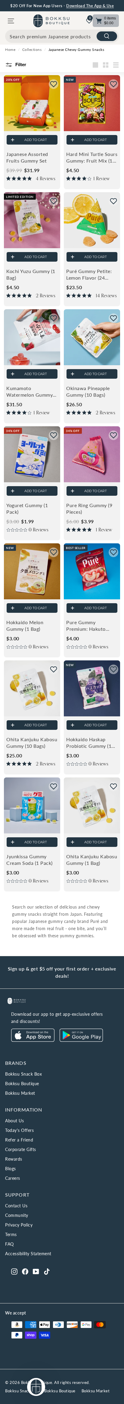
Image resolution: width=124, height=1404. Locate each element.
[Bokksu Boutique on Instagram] (14, 1271)
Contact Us (16, 1205)
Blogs (10, 1168)
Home (10, 49)
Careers (12, 1178)
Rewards (13, 1159)
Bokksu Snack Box (23, 1073)
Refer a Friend (19, 1139)
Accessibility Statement (28, 1253)
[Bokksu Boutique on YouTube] (36, 1271)
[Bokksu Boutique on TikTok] (47, 1271)
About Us (14, 1120)
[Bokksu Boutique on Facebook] (25, 1271)
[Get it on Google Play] (81, 1040)
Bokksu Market (20, 1093)
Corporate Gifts (20, 1149)
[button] (53, 84)
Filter (20, 64)
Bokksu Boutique (22, 1083)
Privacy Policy (19, 1224)
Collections (32, 49)
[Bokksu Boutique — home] (51, 20)
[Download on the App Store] (32, 1040)
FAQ (9, 1244)
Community (16, 1215)
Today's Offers (19, 1130)
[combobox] (62, 36)
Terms (11, 1234)
